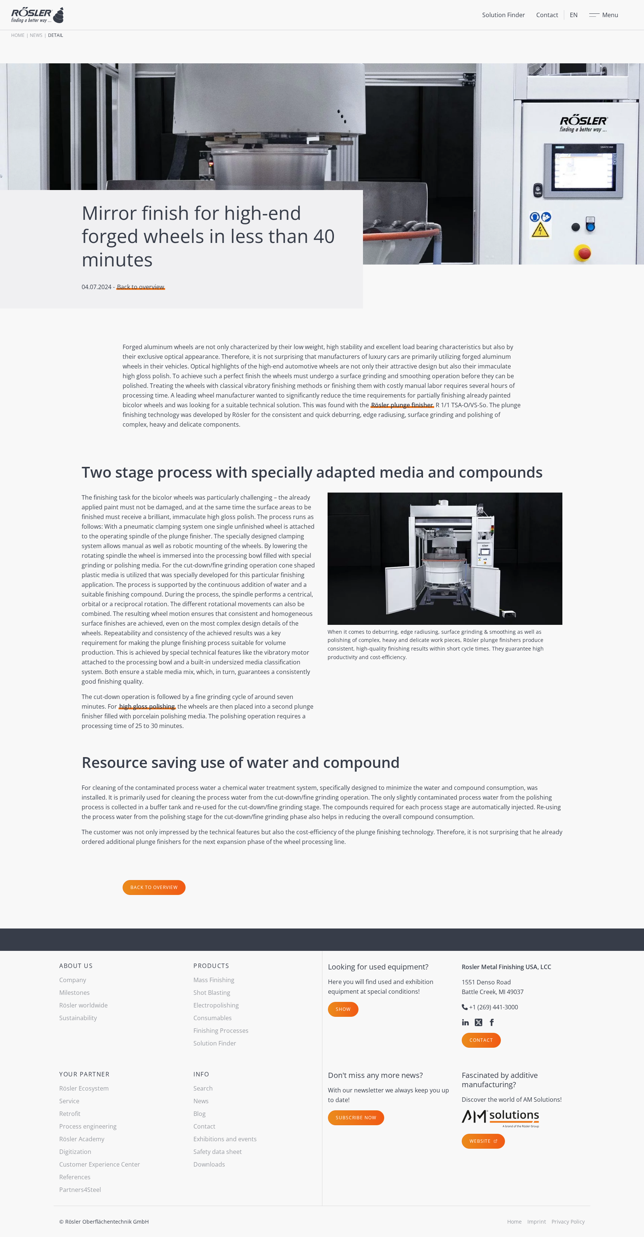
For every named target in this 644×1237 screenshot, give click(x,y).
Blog (199, 1114)
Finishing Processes (221, 1030)
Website (481, 1141)
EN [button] (574, 15)
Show (343, 1009)
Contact (547, 15)
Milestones (74, 992)
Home (18, 35)
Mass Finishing (213, 980)
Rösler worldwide (83, 1005)
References (75, 1177)
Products (211, 966)
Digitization (75, 1152)
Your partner (84, 1074)
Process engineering (88, 1126)
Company (72, 980)
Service (69, 1101)
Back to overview (140, 287)
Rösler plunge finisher (402, 405)
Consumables (212, 1018)
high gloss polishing (147, 706)
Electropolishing (216, 1005)
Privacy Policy (568, 1221)
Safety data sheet (217, 1152)
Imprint (536, 1221)
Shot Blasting (211, 992)
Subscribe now (356, 1117)
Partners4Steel (80, 1190)
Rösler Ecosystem (84, 1088)
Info (201, 1074)
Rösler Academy (81, 1139)
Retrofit (69, 1114)
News (36, 35)
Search (203, 1088)
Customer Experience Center (99, 1164)
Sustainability (78, 1018)
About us (76, 966)
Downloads (209, 1164)
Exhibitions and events (225, 1139)
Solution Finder (503, 15)
